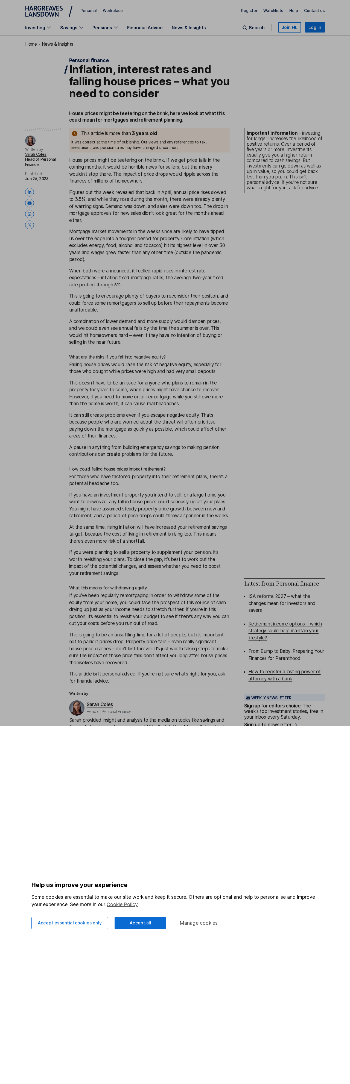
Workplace (113, 10)
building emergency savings (151, 447)
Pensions (102, 27)
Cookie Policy (122, 904)
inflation (201, 238)
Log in (314, 27)
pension (202, 552)
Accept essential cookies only (70, 923)
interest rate (192, 271)
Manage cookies (199, 923)
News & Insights (189, 27)
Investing (35, 27)
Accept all (140, 923)
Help (293, 10)
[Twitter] (30, 225)
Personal (88, 10)
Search (257, 27)
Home (31, 44)
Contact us (314, 10)
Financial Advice (145, 27)
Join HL (290, 27)
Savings (68, 27)
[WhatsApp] (30, 214)
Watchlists (273, 10)
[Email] (30, 203)
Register (249, 10)
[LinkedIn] (30, 192)
